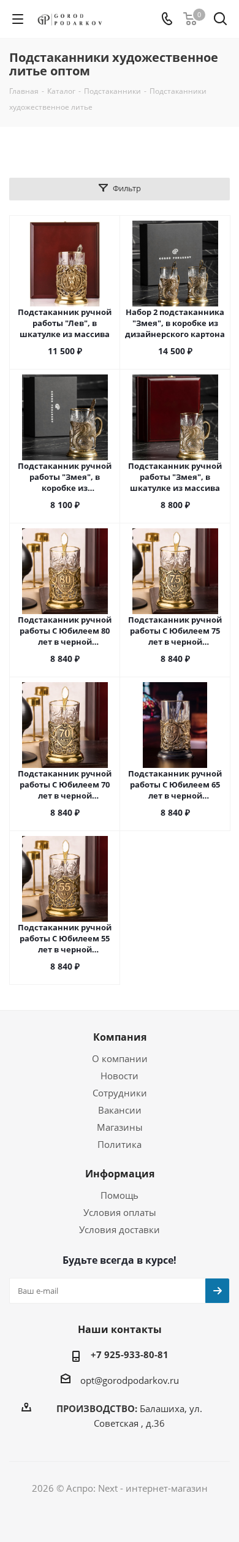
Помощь (119, 1195)
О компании (120, 1058)
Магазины (120, 1127)
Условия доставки (119, 1229)
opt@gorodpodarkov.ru (129, 1380)
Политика (119, 1144)
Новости (119, 1075)
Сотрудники (120, 1093)
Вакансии (120, 1110)
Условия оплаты (119, 1212)
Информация (119, 1173)
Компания (119, 1037)
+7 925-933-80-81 (130, 1354)
